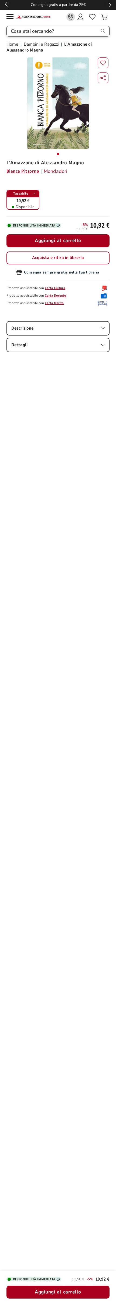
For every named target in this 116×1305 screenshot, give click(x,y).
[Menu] (11, 17)
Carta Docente (55, 295)
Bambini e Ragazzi (41, 44)
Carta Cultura (55, 288)
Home (12, 44)
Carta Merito (54, 303)
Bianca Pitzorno (22, 171)
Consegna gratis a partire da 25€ (58, 4)
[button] (103, 77)
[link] (70, 17)
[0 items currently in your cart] (104, 17)
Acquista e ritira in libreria (58, 258)
